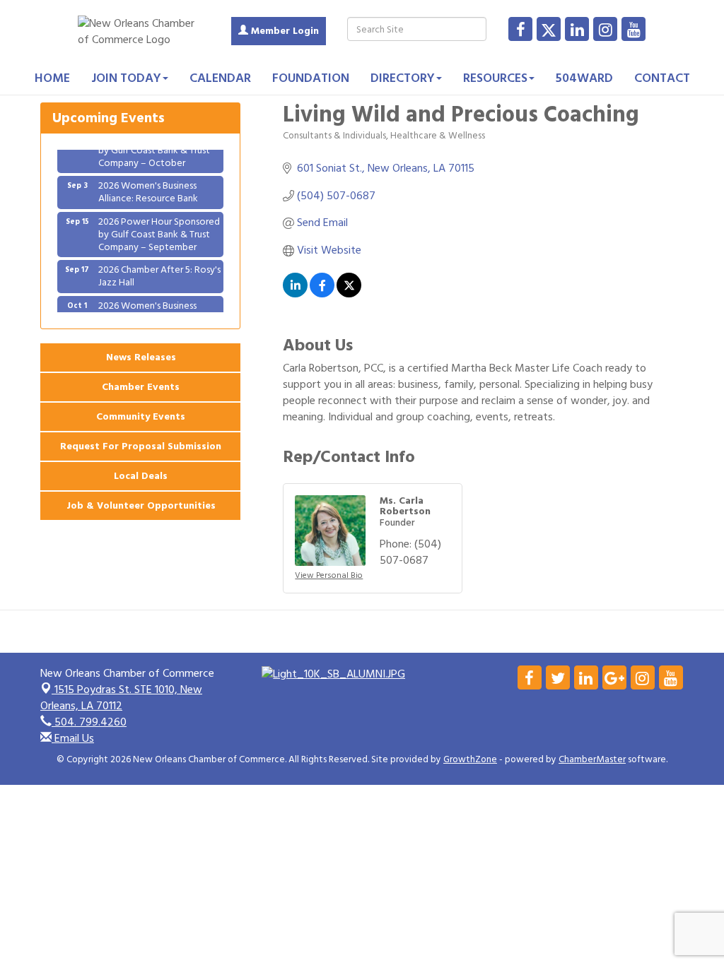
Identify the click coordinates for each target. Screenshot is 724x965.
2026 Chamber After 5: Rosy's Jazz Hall (159, 269)
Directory (402, 78)
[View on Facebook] (322, 294)
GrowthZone (470, 759)
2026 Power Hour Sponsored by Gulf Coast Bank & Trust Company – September (159, 228)
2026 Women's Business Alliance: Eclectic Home (148, 305)
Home (52, 78)
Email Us (73, 738)
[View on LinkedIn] (295, 294)
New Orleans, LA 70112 (121, 697)
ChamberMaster (592, 759)
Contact (662, 78)
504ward (584, 78)
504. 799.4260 (89, 722)
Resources (495, 78)
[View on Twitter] (349, 294)
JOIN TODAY (126, 78)
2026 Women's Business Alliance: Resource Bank (148, 185)
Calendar (220, 78)
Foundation (310, 78)
